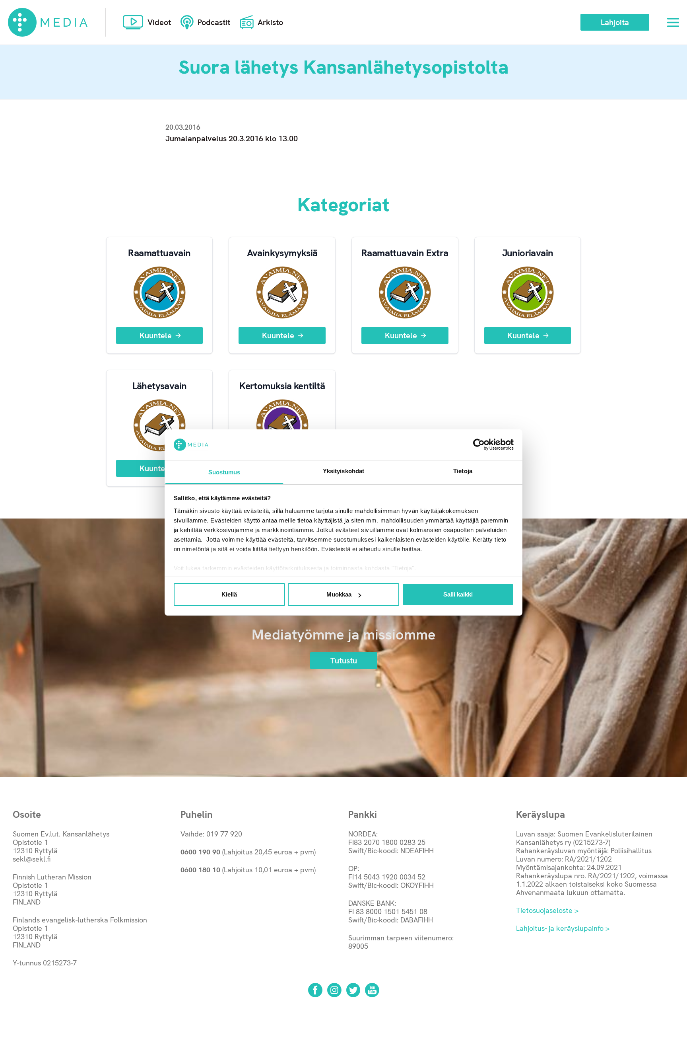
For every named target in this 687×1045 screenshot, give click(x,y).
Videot (159, 22)
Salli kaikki (458, 594)
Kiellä (229, 594)
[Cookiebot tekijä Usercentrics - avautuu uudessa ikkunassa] (479, 444)
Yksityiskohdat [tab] (343, 471)
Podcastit (214, 22)
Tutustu (343, 660)
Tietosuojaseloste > (547, 910)
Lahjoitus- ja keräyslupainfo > (562, 928)
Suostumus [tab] (224, 472)
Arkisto (270, 22)
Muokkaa (338, 594)
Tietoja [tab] (462, 471)
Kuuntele (156, 335)
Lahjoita (615, 22)
